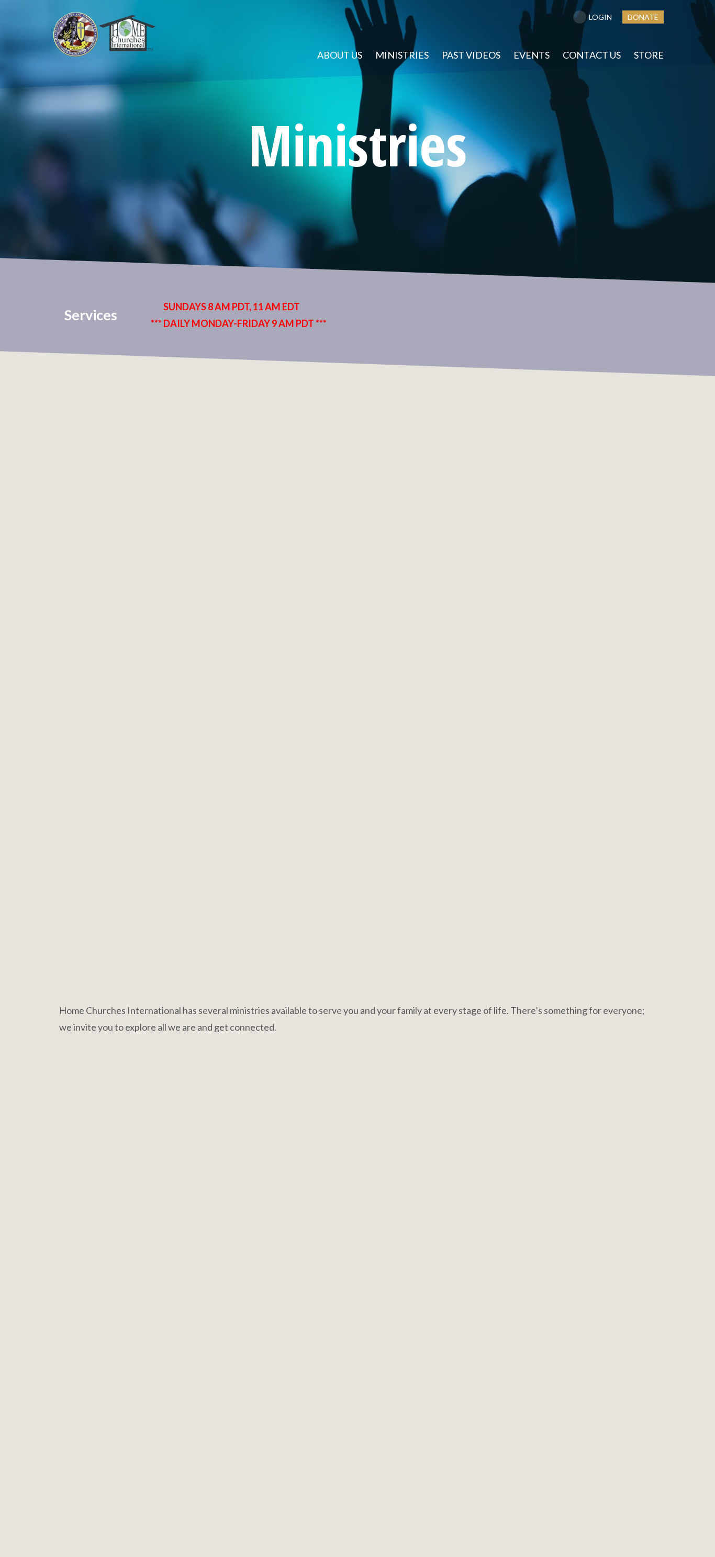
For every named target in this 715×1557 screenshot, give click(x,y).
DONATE (643, 17)
